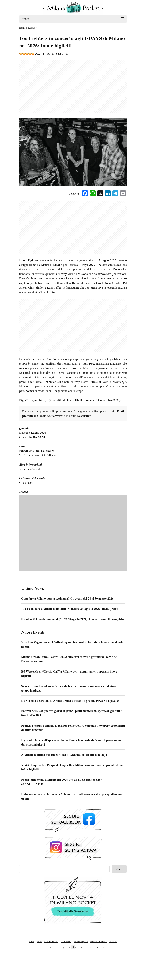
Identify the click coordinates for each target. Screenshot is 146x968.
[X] (100, 193)
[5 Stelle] (32, 53)
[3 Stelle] (26, 53)
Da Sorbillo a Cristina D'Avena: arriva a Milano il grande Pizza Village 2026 (70, 700)
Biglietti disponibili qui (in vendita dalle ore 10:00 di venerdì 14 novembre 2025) (69, 400)
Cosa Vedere (66, 941)
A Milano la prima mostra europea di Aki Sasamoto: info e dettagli (64, 754)
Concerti (28, 482)
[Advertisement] (73, 86)
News (39, 941)
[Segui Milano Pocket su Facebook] (73, 820)
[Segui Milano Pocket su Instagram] (73, 848)
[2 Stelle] (23, 53)
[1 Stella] (20, 53)
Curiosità (113, 941)
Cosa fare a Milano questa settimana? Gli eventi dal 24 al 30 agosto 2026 (67, 598)
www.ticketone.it (29, 469)
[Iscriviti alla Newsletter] (73, 901)
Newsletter (84, 416)
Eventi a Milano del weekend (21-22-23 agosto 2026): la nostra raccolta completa (72, 619)
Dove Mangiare (81, 941)
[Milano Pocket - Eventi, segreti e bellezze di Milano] (73, 7)
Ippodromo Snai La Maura (36, 450)
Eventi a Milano (51, 941)
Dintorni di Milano (98, 941)
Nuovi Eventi (32, 632)
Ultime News (32, 588)
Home (31, 941)
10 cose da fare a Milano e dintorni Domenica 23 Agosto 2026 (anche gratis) (69, 608)
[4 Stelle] (29, 53)
